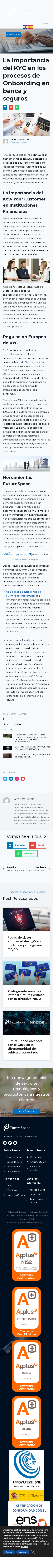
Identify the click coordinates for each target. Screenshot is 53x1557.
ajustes (24, 1546)
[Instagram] (17, 779)
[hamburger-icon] (46, 23)
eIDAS (25, 404)
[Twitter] (5, 779)
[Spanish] (30, 26)
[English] (25, 26)
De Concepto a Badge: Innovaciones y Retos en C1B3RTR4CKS (32, 748)
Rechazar (22, 1552)
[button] (5, 107)
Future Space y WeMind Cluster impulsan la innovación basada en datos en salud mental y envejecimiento (31, 738)
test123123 (7, 729)
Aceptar (9, 1552)
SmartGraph (13, 640)
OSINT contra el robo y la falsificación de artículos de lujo (32, 755)
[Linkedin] (11, 779)
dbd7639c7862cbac (12, 724)
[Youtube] (15, 1143)
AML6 (28, 362)
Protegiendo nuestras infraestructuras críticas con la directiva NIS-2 (26, 995)
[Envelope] (23, 779)
